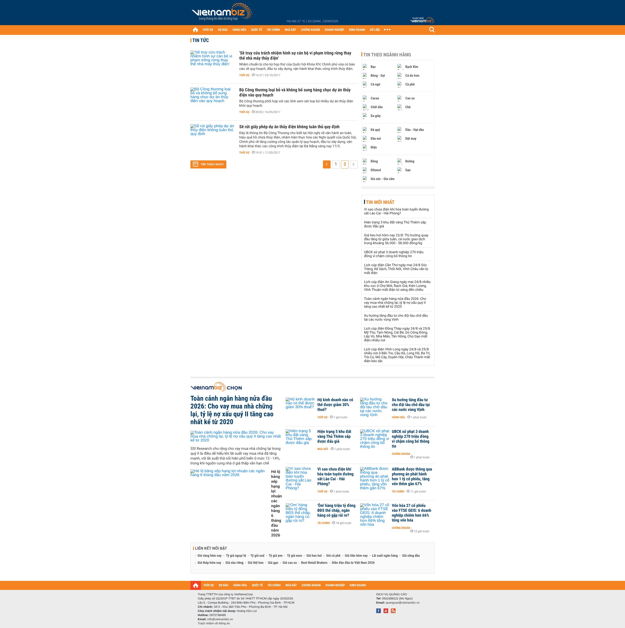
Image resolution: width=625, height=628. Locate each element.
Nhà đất (322, 449)
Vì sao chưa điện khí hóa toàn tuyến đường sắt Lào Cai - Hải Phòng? (396, 211)
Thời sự (244, 75)
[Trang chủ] (195, 29)
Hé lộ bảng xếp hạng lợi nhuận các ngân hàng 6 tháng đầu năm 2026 (276, 503)
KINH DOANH (357, 30)
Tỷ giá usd (257, 555)
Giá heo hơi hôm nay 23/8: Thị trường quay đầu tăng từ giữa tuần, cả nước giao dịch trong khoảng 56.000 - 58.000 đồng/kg (396, 239)
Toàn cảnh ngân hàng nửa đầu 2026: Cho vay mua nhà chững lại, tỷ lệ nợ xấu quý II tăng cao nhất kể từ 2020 (395, 303)
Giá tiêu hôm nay (356, 555)
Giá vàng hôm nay (210, 555)
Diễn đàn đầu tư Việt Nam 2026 (353, 563)
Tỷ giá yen (276, 555)
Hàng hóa (398, 417)
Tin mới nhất (380, 202)
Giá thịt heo (255, 563)
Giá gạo (273, 563)
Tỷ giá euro (294, 555)
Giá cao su (290, 563)
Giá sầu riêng (234, 563)
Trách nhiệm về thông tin (214, 623)
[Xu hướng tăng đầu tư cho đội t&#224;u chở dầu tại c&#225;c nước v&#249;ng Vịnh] (374, 407)
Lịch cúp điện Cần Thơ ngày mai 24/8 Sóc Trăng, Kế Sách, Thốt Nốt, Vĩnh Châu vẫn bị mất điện (396, 269)
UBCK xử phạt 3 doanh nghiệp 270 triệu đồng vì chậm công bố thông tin (393, 254)
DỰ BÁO (223, 30)
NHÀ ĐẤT (290, 30)
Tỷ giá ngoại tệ (236, 555)
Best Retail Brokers (314, 563)
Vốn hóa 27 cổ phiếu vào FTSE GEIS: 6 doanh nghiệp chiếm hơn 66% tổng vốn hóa (411, 513)
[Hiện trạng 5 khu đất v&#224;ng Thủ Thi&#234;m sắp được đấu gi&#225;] (300, 439)
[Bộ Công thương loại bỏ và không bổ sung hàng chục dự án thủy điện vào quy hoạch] (212, 102)
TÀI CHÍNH (273, 30)
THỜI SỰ (208, 30)
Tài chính (398, 491)
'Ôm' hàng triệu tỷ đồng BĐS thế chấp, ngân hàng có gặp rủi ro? (336, 510)
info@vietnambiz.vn (220, 619)
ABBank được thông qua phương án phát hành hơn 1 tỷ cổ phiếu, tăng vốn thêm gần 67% (412, 476)
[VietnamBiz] (222, 13)
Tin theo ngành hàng (387, 55)
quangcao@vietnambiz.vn (402, 602)
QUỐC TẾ (256, 30)
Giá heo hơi (314, 555)
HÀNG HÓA (239, 30)
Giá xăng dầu (411, 555)
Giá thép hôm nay (209, 563)
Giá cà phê (333, 555)
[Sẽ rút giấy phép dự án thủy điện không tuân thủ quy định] (212, 139)
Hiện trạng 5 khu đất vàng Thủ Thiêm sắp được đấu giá (334, 436)
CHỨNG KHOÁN (310, 30)
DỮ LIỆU (375, 30)
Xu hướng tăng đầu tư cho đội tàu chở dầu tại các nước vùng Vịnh (396, 318)
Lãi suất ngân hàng (385, 555)
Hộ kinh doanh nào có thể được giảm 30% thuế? (335, 405)
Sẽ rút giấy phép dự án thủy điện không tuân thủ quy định (289, 126)
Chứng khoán (401, 454)
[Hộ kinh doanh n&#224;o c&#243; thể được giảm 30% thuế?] (300, 407)
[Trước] (327, 164)
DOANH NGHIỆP (334, 30)
